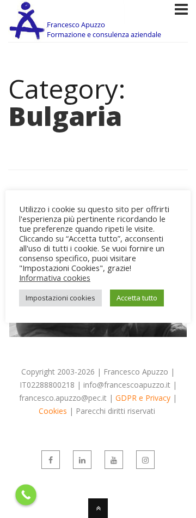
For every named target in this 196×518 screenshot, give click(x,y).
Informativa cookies (54, 277)
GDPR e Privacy (142, 398)
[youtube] (114, 459)
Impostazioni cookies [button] (60, 298)
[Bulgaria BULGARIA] (98, 333)
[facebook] (50, 459)
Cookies (53, 411)
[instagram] (145, 459)
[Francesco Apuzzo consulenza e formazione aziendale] (89, 34)
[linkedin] (82, 459)
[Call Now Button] (25, 494)
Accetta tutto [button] (137, 298)
